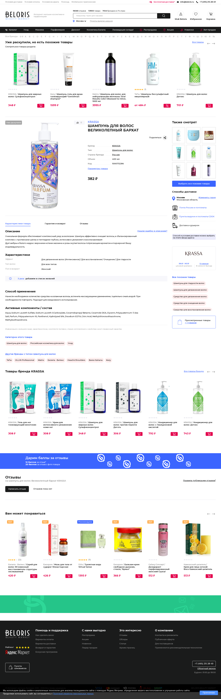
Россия (116, 155)
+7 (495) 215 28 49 (204, 664)
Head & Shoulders (76, 360)
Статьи (122, 644)
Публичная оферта (164, 640)
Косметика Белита (96, 30)
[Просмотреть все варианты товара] (167, 106)
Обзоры (123, 640)
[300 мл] (209, 170)
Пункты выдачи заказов (101, 21)
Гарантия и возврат (55, 224)
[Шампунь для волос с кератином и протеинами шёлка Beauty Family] (193, 170)
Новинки (189, 30)
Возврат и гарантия (45, 648)
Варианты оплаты (44, 640)
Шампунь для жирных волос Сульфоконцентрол (90, 425)
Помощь (65, 2)
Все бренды (11, 37)
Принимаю (209, 693)
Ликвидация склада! (123, 30)
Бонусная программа (46, 652)
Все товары (198, 42)
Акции (170, 30)
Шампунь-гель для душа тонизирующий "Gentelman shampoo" (66, 96)
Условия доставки (13, 2)
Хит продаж (210, 30)
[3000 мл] (209, 153)
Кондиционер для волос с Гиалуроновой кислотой (163, 425)
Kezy (108, 360)
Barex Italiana (96, 360)
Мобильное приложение (84, 2)
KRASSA (116, 146)
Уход (26, 30)
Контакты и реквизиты (166, 635)
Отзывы (123, 635)
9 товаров (204, 263)
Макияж (39, 30)
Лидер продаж (89, 648)
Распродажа (150, 30)
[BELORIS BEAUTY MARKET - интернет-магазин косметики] (17, 15)
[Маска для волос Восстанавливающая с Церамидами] (193, 135)
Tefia (9, 360)
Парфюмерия (58, 30)
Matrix (41, 360)
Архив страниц (127, 648)
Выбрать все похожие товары (194, 184)
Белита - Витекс (56, 360)
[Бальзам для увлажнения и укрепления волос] (209, 135)
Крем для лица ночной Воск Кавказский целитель (198, 567)
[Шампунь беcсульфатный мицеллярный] (178, 135)
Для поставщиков (164, 644)
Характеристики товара (18, 224)
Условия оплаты (32, 2)
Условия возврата (50, 2)
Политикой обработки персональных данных (73, 694)
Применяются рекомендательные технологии (178, 648)
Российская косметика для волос (47, 343)
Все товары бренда (194, 371)
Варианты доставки (45, 644)
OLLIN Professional (24, 360)
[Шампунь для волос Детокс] (193, 153)
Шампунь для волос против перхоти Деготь (126, 425)
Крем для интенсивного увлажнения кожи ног (57, 425)
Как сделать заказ (44, 635)
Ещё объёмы (126, 72)
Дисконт (75, 30)
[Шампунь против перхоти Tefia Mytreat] (178, 170)
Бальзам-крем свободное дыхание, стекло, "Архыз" (126, 567)
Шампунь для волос (122, 150)
